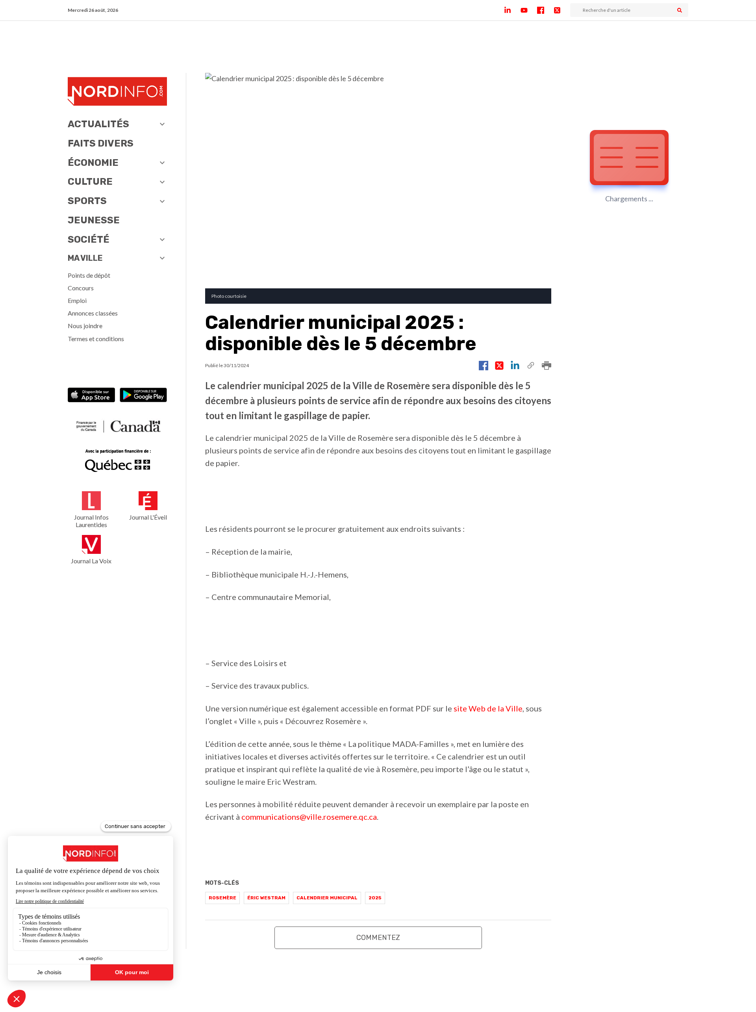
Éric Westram (266, 898)
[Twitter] (562, 10)
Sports (87, 200)
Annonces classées (93, 313)
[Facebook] (545, 10)
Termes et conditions (96, 338)
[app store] (91, 396)
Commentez (378, 937)
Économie (93, 162)
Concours (81, 288)
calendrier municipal (327, 898)
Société (88, 239)
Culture (90, 181)
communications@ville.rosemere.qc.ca (309, 816)
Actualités (98, 124)
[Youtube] (529, 10)
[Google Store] (143, 396)
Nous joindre (85, 325)
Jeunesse (94, 220)
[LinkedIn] (512, 10)
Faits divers (100, 143)
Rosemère (222, 898)
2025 (375, 898)
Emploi (77, 300)
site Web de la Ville (488, 708)
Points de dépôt (89, 275)
